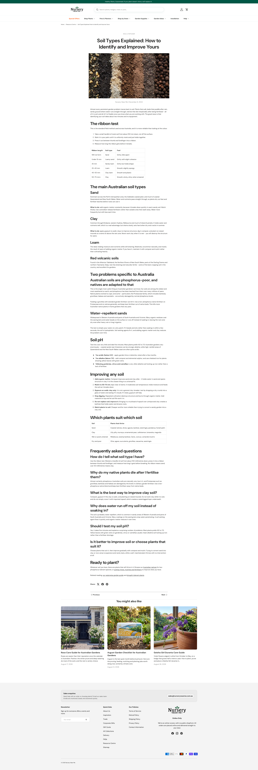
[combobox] (129, 9)
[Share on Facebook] (102, 584)
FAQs (105, 739)
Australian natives (150, 567)
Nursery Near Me (70, 762)
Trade (105, 719)
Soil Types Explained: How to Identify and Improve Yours (94, 24)
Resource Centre (71, 24)
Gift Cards (107, 727)
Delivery (106, 735)
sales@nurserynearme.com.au (180, 696)
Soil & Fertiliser (129, 34)
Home (62, 24)
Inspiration (107, 715)
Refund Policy (134, 715)
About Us (106, 711)
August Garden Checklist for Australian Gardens (126, 654)
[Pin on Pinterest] (107, 584)
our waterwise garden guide (113, 575)
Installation (175, 19)
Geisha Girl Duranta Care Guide (169, 652)
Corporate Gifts (109, 723)
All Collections (108, 731)
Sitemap (106, 747)
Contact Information (136, 727)
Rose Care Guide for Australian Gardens (80, 652)
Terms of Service (135, 711)
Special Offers (74, 19)
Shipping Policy (134, 719)
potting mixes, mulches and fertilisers (128, 570)
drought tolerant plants (135, 575)
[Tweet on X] (98, 584)
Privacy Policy (134, 723)
